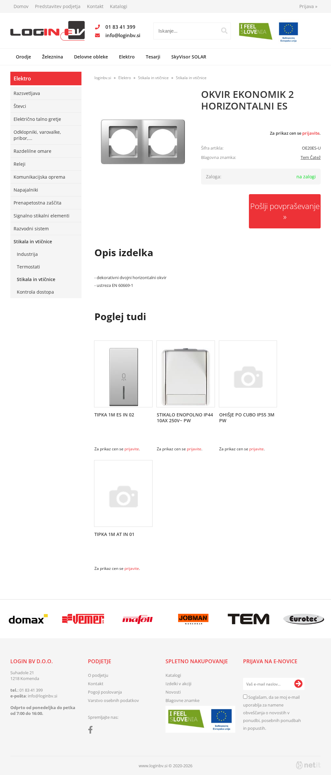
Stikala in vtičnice (33, 241)
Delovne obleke (91, 57)
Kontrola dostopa (35, 292)
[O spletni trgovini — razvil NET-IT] (308, 765)
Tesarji (153, 57)
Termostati (28, 267)
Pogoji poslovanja (105, 692)
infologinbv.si (122, 35)
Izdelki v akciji (178, 683)
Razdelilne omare (32, 151)
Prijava (308, 6)
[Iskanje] (224, 31)
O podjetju (98, 675)
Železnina (52, 57)
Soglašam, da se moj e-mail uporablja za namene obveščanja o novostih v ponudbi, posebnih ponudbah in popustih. (272, 712)
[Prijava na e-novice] (298, 684)
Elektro (127, 57)
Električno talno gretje (37, 119)
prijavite (310, 133)
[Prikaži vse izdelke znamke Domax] (28, 619)
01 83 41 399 (120, 27)
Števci (20, 106)
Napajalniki (26, 190)
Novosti (173, 692)
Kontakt (95, 6)
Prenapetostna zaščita (37, 203)
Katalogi (118, 6)
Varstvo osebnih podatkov (113, 700)
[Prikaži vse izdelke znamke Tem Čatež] (249, 619)
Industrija (27, 254)
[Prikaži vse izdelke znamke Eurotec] (304, 619)
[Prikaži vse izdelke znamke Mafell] (138, 619)
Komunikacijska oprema (39, 177)
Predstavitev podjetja (57, 6)
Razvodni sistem (31, 228)
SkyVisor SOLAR (188, 57)
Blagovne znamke (182, 700)
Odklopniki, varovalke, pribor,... (37, 135)
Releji (20, 164)
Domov (21, 6)
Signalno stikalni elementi (41, 216)
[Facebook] (92, 731)
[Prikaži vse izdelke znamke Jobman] (193, 619)
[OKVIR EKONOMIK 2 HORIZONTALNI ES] (142, 141)
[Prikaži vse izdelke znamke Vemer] (83, 619)
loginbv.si (102, 77)
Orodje (23, 57)
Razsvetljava (27, 93)
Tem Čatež (311, 157)
